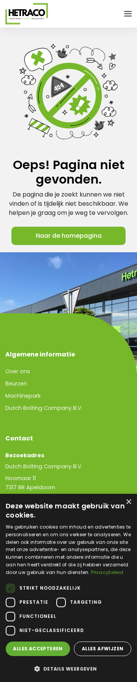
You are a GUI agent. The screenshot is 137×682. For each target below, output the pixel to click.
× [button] (128, 502)
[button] (68, 668)
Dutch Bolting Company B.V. (44, 408)
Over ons (17, 371)
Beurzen (16, 383)
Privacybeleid (107, 572)
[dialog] (68, 588)
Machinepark (23, 396)
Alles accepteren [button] (37, 648)
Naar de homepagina (69, 235)
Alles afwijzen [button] (103, 648)
